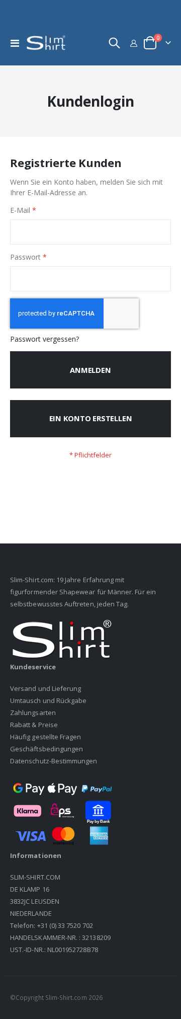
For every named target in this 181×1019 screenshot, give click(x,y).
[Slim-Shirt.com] (46, 43)
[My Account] (134, 43)
